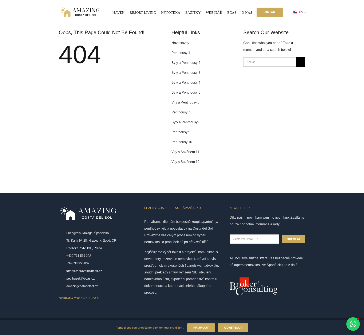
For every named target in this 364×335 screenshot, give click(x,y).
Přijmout (201, 327)
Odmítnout (233, 327)
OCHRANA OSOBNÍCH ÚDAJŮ (79, 298)
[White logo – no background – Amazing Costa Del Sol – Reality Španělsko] (79, 8)
